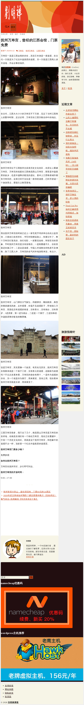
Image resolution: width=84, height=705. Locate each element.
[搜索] (31, 577)
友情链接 (9, 686)
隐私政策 (9, 693)
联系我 (8, 697)
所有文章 (30, 557)
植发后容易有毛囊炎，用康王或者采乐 (72, 224)
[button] (7, 27)
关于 (64, 88)
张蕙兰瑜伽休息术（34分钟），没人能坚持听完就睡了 (72, 165)
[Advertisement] (29, 518)
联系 (70, 88)
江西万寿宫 (40, 51)
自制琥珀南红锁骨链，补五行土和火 (72, 136)
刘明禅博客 (13, 702)
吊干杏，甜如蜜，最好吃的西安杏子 (72, 235)
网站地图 (9, 689)
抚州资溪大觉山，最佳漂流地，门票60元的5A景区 (27, 492)
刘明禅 (68, 67)
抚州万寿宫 (30, 51)
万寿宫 (21, 51)
